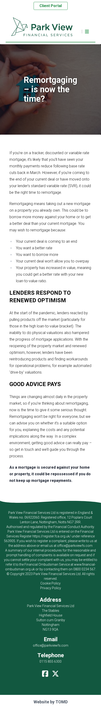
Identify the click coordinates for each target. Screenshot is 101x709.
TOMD (61, 701)
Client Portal (50, 6)
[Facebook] (45, 672)
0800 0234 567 (84, 569)
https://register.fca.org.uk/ (51, 536)
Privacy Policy (50, 588)
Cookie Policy (50, 583)
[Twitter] (55, 672)
